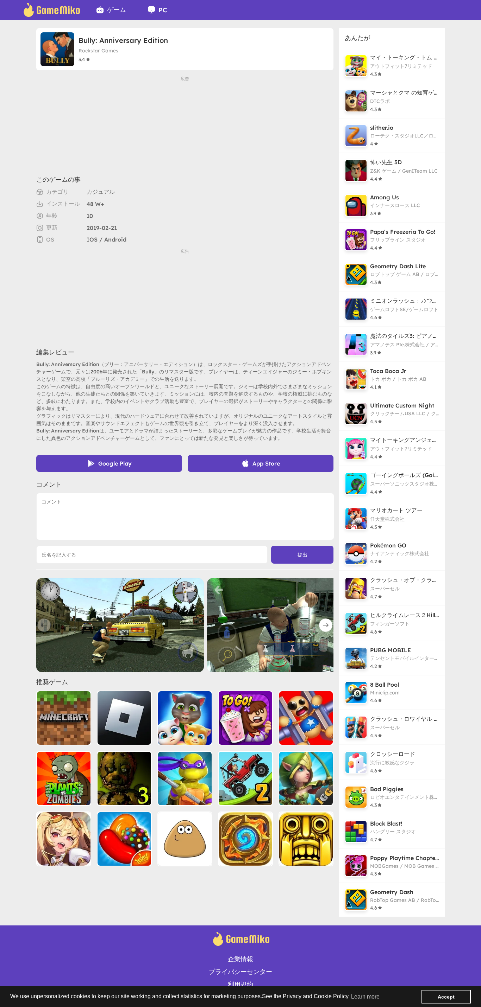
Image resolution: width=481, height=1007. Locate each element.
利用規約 (240, 984)
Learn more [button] (365, 997)
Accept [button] (446, 997)
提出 (302, 555)
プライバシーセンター (240, 972)
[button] (325, 625)
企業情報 (240, 959)
